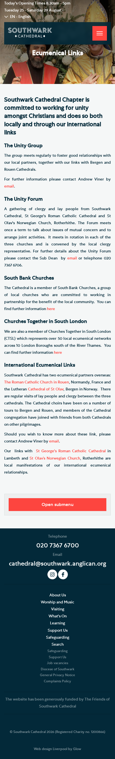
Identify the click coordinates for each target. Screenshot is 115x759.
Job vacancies (57, 663)
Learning (57, 623)
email (9, 186)
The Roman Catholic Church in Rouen (36, 382)
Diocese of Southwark (57, 669)
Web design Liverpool (50, 749)
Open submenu (57, 504)
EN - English (20, 17)
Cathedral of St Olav (45, 389)
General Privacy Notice (57, 675)
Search (58, 644)
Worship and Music (57, 602)
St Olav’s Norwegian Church (55, 458)
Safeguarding (57, 637)
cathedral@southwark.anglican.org (57, 564)
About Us (57, 595)
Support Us (58, 630)
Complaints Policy (57, 681)
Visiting (57, 609)
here (51, 309)
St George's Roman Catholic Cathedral (71, 451)
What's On (58, 616)
